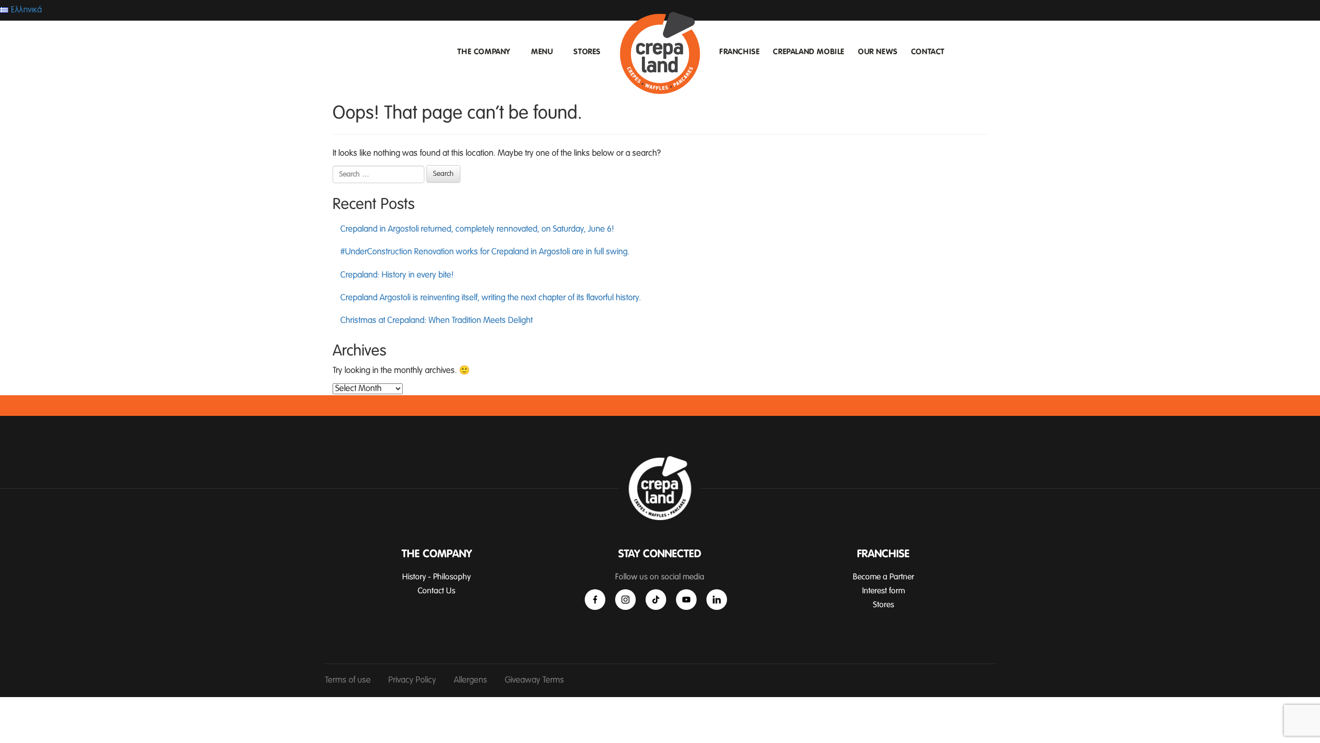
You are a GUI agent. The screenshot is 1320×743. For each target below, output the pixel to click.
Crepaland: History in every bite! (397, 275)
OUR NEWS (878, 52)
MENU (542, 52)
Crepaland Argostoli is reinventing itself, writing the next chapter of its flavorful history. (490, 298)
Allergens (470, 680)
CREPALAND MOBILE (809, 52)
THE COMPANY (483, 52)
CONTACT (928, 52)
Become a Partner (883, 577)
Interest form (883, 591)
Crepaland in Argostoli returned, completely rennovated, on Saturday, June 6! (477, 229)
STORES (587, 52)
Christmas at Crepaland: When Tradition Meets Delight (436, 320)
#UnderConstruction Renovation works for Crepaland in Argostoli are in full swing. (485, 252)
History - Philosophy (436, 577)
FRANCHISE (739, 52)
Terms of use (348, 680)
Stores (883, 605)
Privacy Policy (412, 680)
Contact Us (436, 591)
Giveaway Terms (534, 680)
